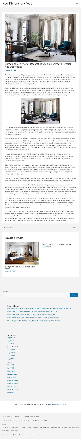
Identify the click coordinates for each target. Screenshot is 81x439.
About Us (15, 435)
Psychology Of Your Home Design (56, 244)
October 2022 (11, 386)
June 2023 (10, 362)
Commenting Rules (16, 430)
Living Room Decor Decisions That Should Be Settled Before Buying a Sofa (31, 314)
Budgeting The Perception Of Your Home (20, 268)
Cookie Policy (27, 420)
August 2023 (11, 356)
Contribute (36, 427)
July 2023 (10, 359)
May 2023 (10, 365)
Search (5, 291)
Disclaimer (36, 420)
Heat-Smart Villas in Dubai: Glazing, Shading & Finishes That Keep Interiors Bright (33, 318)
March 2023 (11, 371)
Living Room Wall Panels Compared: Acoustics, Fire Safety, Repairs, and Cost (32, 311)
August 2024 (11, 353)
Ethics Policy (17, 416)
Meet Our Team (23, 435)
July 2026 (10, 341)
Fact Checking (15, 427)
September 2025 (12, 347)
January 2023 (11, 377)
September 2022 (12, 389)
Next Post (75, 228)
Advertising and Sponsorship (59, 427)
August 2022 (11, 392)
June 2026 (10, 344)
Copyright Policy (44, 427)
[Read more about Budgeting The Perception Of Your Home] (22, 253)
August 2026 (11, 337)
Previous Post (7, 228)
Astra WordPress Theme (58, 404)
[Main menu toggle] (77, 3)
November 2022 (12, 383)
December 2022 (12, 380)
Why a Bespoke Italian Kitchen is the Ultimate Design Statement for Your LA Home (33, 321)
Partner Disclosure (74, 427)
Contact (32, 435)
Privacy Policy (44, 420)
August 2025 (11, 350)
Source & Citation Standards (31, 416)
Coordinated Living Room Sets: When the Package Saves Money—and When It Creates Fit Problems (39, 308)
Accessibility (5, 430)
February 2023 (12, 374)
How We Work (5, 427)
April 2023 (10, 368)
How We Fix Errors (26, 427)
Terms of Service (17, 420)
